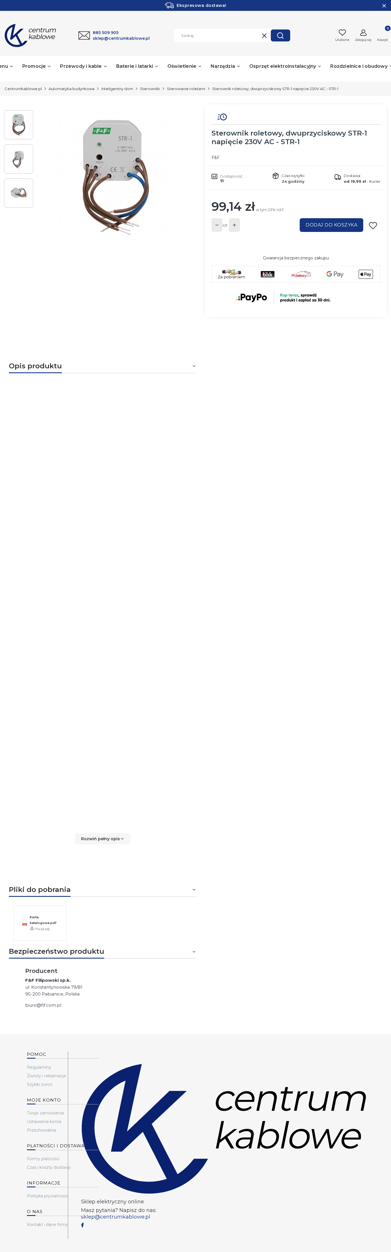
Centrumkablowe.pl (23, 88)
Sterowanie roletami (186, 88)
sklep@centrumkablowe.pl (115, 1217)
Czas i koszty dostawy (49, 1167)
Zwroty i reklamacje (46, 1075)
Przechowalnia (41, 1130)
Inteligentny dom (117, 88)
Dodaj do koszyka (331, 225)
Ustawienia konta (44, 1121)
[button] (280, 35)
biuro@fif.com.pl (43, 1005)
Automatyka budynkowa (71, 88)
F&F (216, 157)
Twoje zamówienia (45, 1113)
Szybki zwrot (39, 1084)
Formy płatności (43, 1158)
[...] (114, 175)
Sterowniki (150, 88)
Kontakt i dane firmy (47, 1224)
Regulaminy (39, 1067)
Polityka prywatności (47, 1196)
